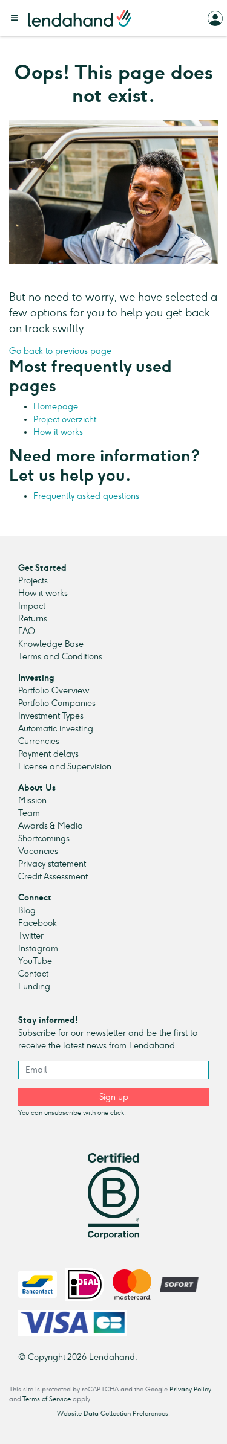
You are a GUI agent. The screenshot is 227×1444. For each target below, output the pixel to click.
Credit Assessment (53, 876)
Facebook (37, 923)
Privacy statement (52, 864)
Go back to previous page (60, 351)
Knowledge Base (51, 644)
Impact (31, 606)
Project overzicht (64, 419)
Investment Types (51, 716)
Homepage (55, 407)
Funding (34, 986)
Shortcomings (44, 838)
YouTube (35, 961)
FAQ (26, 631)
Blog (27, 910)
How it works (58, 432)
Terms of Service (46, 1399)
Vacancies (38, 851)
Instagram (38, 948)
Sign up (113, 1097)
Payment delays (48, 754)
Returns (32, 619)
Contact (33, 974)
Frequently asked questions (86, 496)
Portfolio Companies (57, 703)
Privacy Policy (190, 1389)
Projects (33, 581)
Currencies (38, 741)
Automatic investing (55, 729)
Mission (32, 800)
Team (29, 813)
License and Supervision (64, 767)
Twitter (31, 936)
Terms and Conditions (60, 657)
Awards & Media (50, 826)
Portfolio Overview (53, 690)
